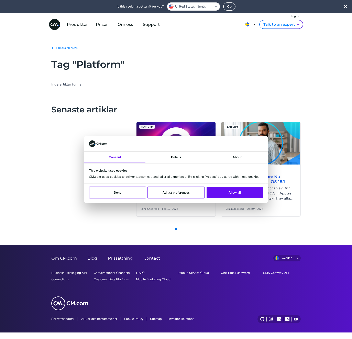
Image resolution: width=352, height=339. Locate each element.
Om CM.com (64, 258)
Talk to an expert (279, 24)
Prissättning (120, 258)
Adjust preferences (176, 192)
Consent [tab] (115, 157)
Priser (102, 24)
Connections (60, 279)
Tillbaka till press (67, 48)
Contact (152, 258)
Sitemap (156, 319)
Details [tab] (176, 157)
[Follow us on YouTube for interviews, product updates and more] (296, 319)
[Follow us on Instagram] (270, 319)
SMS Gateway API (276, 273)
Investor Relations (181, 319)
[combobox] (193, 6)
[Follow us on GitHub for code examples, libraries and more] (262, 319)
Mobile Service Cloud (193, 273)
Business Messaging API (69, 273)
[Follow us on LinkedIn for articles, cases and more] (279, 319)
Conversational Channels (112, 273)
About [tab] (237, 157)
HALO (140, 273)
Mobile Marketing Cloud (153, 279)
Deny (117, 192)
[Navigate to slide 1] (176, 229)
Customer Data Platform (111, 279)
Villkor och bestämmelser (99, 319)
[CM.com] (54, 24)
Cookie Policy (133, 319)
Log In (295, 16)
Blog (92, 258)
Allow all (235, 192)
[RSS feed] (287, 319)
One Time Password (235, 273)
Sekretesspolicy (62, 319)
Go (229, 6)
